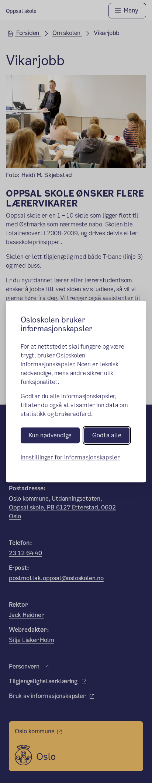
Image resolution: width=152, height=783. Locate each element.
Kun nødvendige (50, 435)
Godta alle (106, 435)
